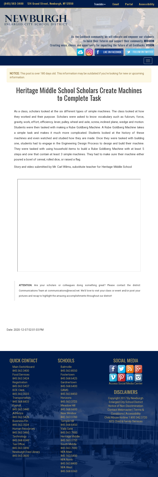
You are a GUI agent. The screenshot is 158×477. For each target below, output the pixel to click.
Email (116, 4)
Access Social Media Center (126, 383)
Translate (99, 4)
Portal (129, 4)
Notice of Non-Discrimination (125, 405)
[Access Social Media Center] (125, 372)
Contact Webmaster (120, 409)
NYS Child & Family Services (126, 421)
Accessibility (146, 4)
